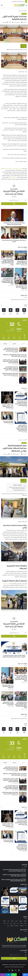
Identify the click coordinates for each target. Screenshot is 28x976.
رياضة (21, 923)
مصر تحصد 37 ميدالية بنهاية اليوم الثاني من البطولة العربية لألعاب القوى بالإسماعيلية (15, 355)
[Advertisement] (14, 22)
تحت (8, 921)
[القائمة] (1, 5)
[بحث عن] (26, 5)
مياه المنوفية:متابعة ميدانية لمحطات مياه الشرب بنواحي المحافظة (21, 262)
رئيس (25, 923)
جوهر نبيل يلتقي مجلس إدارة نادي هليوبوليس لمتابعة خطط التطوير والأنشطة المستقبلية (10, 361)
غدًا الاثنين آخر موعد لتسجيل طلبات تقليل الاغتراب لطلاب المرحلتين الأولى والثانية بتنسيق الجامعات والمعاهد (21, 428)
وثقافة (12, 925)
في (7, 923)
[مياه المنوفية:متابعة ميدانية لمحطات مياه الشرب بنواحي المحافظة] (21, 255)
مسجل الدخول (19, 299)
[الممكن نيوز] (19, 5)
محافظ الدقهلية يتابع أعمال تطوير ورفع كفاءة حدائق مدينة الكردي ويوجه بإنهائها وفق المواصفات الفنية (7, 281)
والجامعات (21, 925)
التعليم (20, 921)
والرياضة (16, 925)
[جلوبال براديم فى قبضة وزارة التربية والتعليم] (7, 416)
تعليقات (5, 344)
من (25, 925)
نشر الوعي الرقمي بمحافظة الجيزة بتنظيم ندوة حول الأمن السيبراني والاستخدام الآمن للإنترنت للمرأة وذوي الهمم (7, 261)
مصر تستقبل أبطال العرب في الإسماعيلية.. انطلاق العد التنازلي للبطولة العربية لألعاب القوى (10, 368)
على (18, 923)
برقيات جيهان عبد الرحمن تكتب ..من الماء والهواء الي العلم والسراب (7, 406)
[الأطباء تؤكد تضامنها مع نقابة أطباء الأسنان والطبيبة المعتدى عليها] (23, 378)
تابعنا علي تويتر (23, 930)
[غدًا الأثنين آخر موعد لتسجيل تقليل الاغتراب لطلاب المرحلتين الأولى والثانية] (5, 909)
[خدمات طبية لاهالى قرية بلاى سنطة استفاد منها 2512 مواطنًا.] (21, 276)
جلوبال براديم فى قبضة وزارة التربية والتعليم (8, 421)
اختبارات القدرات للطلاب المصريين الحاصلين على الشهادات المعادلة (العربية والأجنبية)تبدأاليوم (21, 403)
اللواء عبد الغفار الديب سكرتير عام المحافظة (12, 168)
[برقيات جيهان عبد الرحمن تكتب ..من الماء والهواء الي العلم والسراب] (7, 397)
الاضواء (25, 921)
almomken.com (5, 964)
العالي (12, 921)
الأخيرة (14, 344)
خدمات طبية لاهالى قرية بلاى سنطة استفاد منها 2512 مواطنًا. (21, 287)
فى (10, 923)
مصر (4, 923)
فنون (14, 923)
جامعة (4, 921)
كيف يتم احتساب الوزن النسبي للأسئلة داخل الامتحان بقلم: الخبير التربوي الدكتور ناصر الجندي (10, 349)
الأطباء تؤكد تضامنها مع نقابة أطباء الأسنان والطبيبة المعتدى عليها (10, 374)
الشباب (16, 921)
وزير (8, 925)
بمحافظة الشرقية (13, 177)
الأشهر (23, 344)
